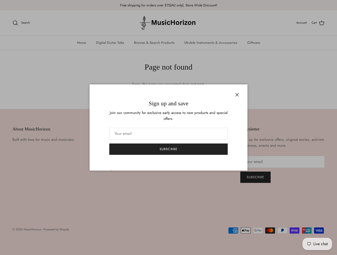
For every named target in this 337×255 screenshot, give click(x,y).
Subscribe (168, 149)
